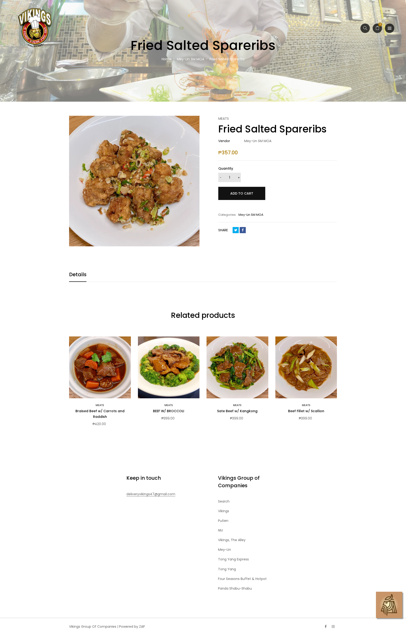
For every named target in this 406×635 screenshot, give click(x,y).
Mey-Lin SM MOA (250, 214)
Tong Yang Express (233, 559)
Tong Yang (227, 569)
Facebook (243, 230)
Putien (223, 520)
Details (77, 274)
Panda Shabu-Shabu (235, 588)
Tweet (236, 230)
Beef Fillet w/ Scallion (306, 411)
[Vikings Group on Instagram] (333, 626)
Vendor (224, 141)
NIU (220, 530)
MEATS (100, 405)
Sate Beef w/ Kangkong (237, 411)
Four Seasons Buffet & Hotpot (242, 578)
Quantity (225, 168)
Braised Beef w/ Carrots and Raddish (100, 414)
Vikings (223, 511)
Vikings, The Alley (232, 540)
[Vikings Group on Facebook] (325, 626)
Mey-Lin (224, 549)
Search (224, 501)
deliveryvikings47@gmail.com (150, 494)
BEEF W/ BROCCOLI (168, 411)
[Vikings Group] (35, 28)
